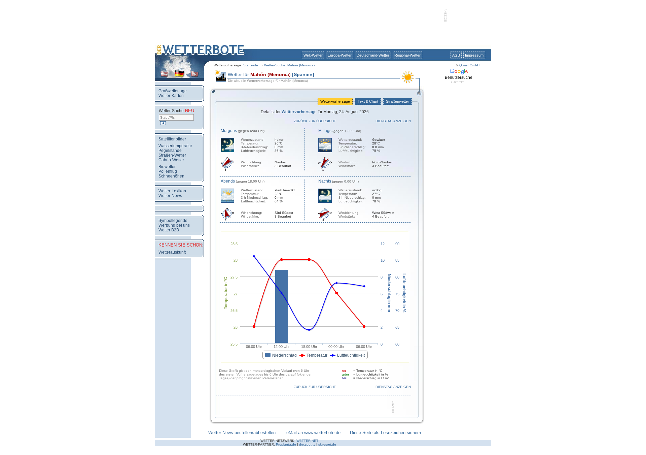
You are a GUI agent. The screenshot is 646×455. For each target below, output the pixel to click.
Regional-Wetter (407, 55)
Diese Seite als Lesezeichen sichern (385, 432)
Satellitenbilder (172, 139)
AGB (456, 55)
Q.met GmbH (469, 65)
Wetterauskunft (172, 252)
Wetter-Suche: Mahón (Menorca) (289, 65)
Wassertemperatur (175, 145)
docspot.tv (307, 444)
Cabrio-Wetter (171, 160)
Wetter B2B (168, 230)
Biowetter (167, 166)
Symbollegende (172, 220)
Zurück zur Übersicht (315, 121)
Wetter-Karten (171, 95)
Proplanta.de (286, 444)
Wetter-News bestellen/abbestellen (242, 432)
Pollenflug (167, 171)
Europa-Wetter (340, 55)
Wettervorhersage (335, 101)
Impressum (474, 55)
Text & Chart (368, 101)
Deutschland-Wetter (373, 55)
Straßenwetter (397, 101)
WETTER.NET (307, 441)
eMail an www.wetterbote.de (313, 432)
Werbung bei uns (174, 225)
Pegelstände (170, 150)
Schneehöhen (171, 176)
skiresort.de (327, 444)
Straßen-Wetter (172, 155)
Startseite (250, 65)
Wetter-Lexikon (172, 191)
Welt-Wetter (313, 55)
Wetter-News (170, 195)
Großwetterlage (172, 91)
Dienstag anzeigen (393, 121)
